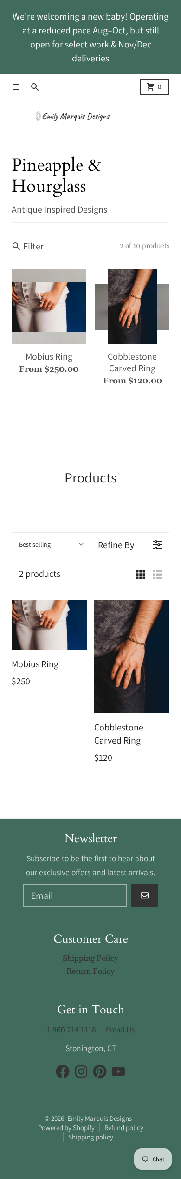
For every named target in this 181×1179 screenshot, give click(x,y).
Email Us (120, 1029)
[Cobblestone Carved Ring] (131, 656)
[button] (51, 544)
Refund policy (123, 1127)
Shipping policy (90, 1136)
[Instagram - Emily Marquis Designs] (81, 1072)
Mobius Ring (49, 356)
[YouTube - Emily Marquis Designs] (118, 1072)
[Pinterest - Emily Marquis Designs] (100, 1072)
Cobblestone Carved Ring (132, 362)
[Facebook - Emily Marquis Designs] (63, 1072)
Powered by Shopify (66, 1127)
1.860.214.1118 (71, 1029)
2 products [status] (39, 574)
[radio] (140, 574)
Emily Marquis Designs (99, 1118)
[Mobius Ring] (49, 625)
